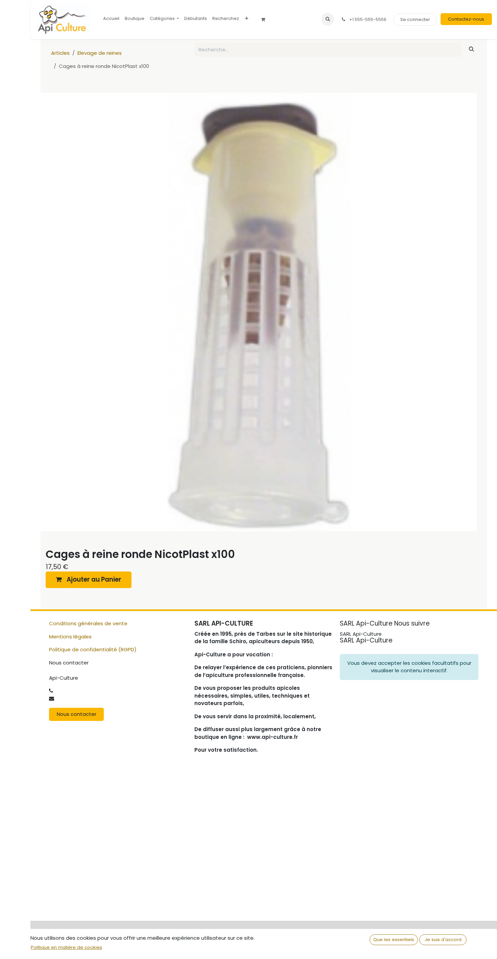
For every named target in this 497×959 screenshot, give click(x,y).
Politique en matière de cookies (66, 947)
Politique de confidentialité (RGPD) (93, 649)
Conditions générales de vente (88, 623)
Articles (60, 52)
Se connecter (415, 19)
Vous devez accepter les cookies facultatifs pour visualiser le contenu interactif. (409, 666)
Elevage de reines (99, 52)
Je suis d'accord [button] (443, 939)
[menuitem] (111, 19)
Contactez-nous (466, 19)
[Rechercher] (472, 49)
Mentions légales (70, 636)
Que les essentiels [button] (393, 939)
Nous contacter (76, 714)
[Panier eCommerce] (265, 20)
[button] (327, 19)
